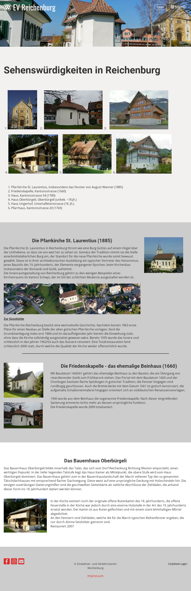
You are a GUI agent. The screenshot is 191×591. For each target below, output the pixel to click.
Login (160, 7)
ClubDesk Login (177, 564)
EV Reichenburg (34, 7)
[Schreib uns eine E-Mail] (21, 562)
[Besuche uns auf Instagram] (14, 562)
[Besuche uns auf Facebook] (7, 562)
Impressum (95, 576)
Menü (179, 7)
